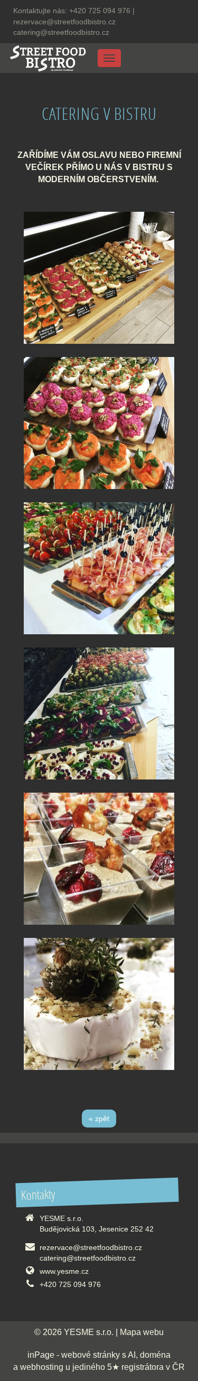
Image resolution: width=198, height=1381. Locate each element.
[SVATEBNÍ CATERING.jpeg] (99, 568)
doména (155, 1354)
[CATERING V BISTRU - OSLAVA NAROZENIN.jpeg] (99, 278)
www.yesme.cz (64, 1271)
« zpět (99, 1118)
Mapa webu (142, 1332)
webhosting (41, 1367)
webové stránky (90, 1354)
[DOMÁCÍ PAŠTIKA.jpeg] (99, 859)
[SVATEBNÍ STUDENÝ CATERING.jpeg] (99, 713)
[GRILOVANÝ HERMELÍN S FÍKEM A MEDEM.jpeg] (99, 1004)
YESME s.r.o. (89, 1332)
